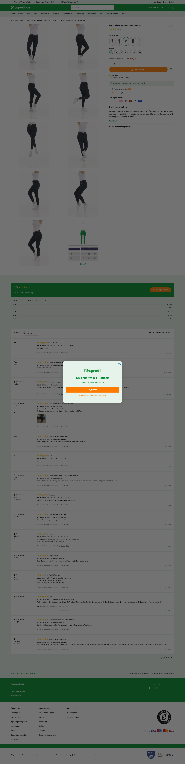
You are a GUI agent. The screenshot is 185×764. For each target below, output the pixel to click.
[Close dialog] (119, 363)
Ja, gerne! (92, 389)
